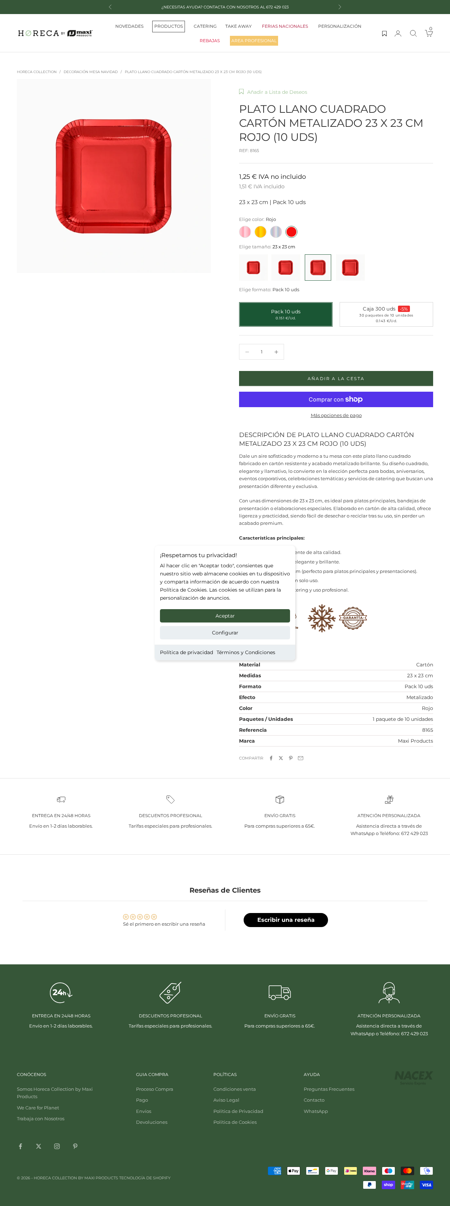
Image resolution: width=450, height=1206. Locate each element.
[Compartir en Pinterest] (291, 758)
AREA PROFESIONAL (254, 40)
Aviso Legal (226, 1100)
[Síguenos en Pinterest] (75, 1146)
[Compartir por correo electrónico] (300, 758)
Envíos (143, 1111)
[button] (273, 92)
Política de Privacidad (238, 1111)
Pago (142, 1100)
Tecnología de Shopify (145, 1177)
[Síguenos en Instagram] (56, 1146)
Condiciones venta (234, 1089)
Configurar (225, 633)
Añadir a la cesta (336, 378)
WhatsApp (316, 1111)
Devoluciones (151, 1122)
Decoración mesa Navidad (91, 72)
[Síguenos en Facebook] (20, 1146)
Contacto (314, 1100)
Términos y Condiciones (246, 652)
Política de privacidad (186, 652)
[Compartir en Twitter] (281, 758)
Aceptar (225, 616)
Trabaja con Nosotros (40, 1118)
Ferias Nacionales (285, 26)
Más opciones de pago (336, 415)
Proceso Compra (154, 1089)
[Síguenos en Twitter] (38, 1146)
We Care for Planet (38, 1107)
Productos (168, 26)
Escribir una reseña (286, 920)
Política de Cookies (235, 1122)
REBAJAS (210, 40)
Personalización (339, 26)
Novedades (129, 26)
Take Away (238, 26)
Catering (205, 26)
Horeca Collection (37, 72)
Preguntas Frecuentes (329, 1089)
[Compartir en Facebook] (271, 758)
